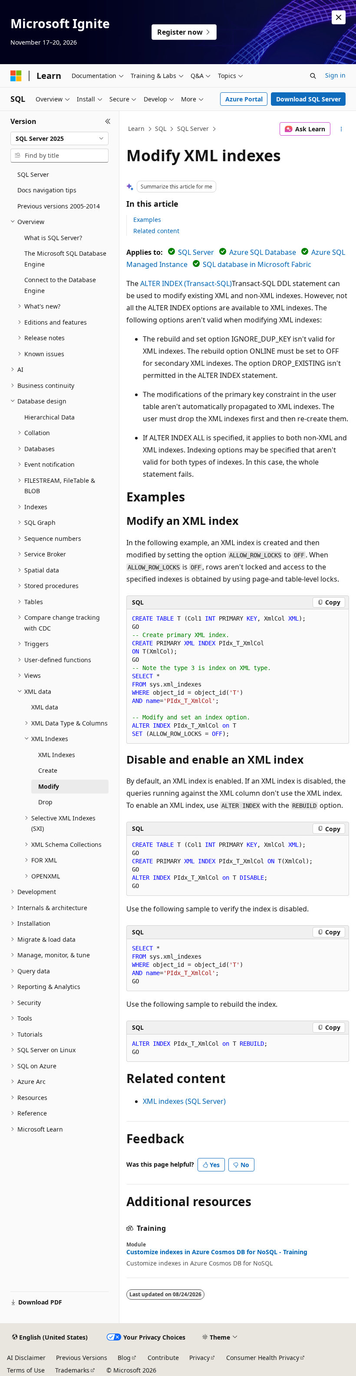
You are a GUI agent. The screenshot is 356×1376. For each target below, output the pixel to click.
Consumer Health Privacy (262, 1357)
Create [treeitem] (47, 770)
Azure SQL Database (262, 252)
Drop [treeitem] (45, 802)
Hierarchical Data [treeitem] (49, 417)
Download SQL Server (308, 99)
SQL (160, 128)
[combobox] (59, 139)
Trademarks (72, 1370)
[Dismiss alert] (339, 17)
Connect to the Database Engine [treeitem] (60, 285)
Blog (124, 1357)
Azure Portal (244, 99)
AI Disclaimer (26, 1357)
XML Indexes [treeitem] (56, 755)
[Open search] (313, 76)
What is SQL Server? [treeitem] (53, 238)
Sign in (335, 75)
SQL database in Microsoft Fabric (257, 264)
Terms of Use (26, 1370)
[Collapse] (107, 121)
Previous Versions (81, 1357)
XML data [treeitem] (44, 707)
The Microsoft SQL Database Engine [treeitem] (65, 258)
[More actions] (341, 129)
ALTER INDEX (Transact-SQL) (186, 283)
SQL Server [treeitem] (33, 174)
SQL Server (193, 128)
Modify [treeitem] (48, 786)
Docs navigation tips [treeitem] (46, 190)
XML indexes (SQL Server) (184, 1101)
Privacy (199, 1357)
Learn (136, 128)
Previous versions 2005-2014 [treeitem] (58, 206)
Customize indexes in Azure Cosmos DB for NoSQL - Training (216, 1252)
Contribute (163, 1357)
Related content (156, 231)
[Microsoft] (16, 75)
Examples (147, 219)
